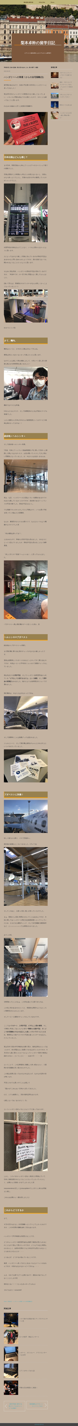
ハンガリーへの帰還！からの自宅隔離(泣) (22, 1301)
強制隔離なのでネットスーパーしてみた (36, 1405)
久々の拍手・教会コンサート (29, 1337)
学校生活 (7, 67)
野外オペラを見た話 (66, 105)
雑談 (36, 67)
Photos (52, 2)
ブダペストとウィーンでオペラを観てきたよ (66, 75)
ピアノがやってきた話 (27, 1371)
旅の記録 (13, 67)
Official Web (42, 2)
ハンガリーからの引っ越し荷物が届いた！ (66, 115)
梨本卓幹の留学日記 (28, 2)
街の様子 (32, 67)
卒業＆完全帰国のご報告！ (28, 1387)
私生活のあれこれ (22, 67)
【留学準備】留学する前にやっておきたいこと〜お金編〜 (15, 1406)
